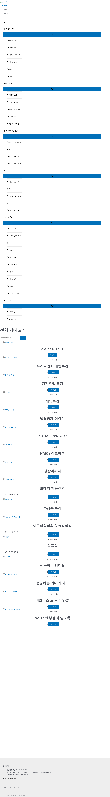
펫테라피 (12, 69)
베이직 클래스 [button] (7, 29)
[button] (13, 29)
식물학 (11, 286)
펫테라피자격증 (14, 124)
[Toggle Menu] (52, 34)
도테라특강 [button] (6, 217)
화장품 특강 (13, 264)
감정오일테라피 (14, 62)
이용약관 (5, 778)
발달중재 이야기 (14, 250)
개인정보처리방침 (12, 778)
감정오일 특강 (13, 279)
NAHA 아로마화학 (15, 163)
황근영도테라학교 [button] (8, 170)
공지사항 (12, 312)
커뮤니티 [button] (6, 300)
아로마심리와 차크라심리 (14, 239)
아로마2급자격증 (14, 109)
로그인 (5, 9)
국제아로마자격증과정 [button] (10, 131)
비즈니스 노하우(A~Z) (13, 185)
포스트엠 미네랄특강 (15, 293)
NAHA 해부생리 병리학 (14, 146)
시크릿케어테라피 (14, 55)
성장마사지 (12, 257)
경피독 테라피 (13, 47)
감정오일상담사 (14, 95)
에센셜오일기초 (14, 40)
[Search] (23, 338)
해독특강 (12, 272)
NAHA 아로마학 (14, 156)
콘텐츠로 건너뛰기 (6, 1)
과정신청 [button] (53, 372)
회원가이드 (12, 76)
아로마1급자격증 (14, 102)
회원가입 (6, 13)
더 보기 (52, 355)
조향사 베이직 (13, 116)
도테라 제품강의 (14, 228)
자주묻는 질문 (13, 319)
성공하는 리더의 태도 (14, 199)
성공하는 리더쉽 (14, 210)
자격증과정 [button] (6, 83)
